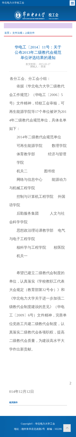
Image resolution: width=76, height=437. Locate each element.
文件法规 (17, 33)
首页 (6, 33)
